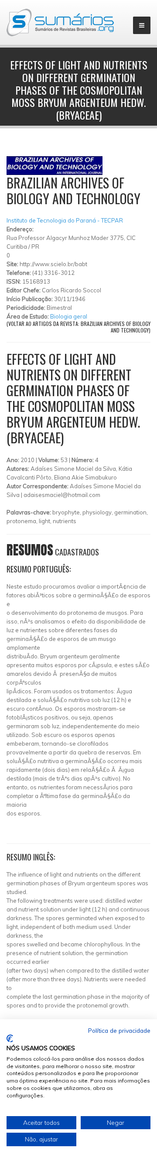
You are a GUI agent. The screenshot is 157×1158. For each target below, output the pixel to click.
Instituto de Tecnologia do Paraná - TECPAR (65, 220)
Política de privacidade (119, 1030)
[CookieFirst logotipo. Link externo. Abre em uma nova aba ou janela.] (10, 1038)
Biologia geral (68, 316)
